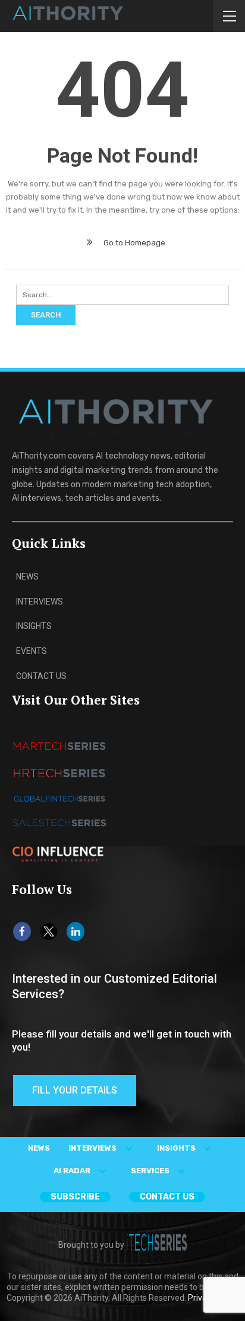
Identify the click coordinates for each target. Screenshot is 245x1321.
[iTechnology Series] (156, 1245)
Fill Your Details (74, 1090)
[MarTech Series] (59, 747)
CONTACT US (167, 1197)
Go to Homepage (133, 242)
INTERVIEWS (93, 1148)
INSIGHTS (177, 1148)
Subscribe (75, 1197)
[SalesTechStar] (59, 774)
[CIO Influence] (59, 853)
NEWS (39, 1148)
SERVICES (151, 1170)
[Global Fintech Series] (59, 799)
